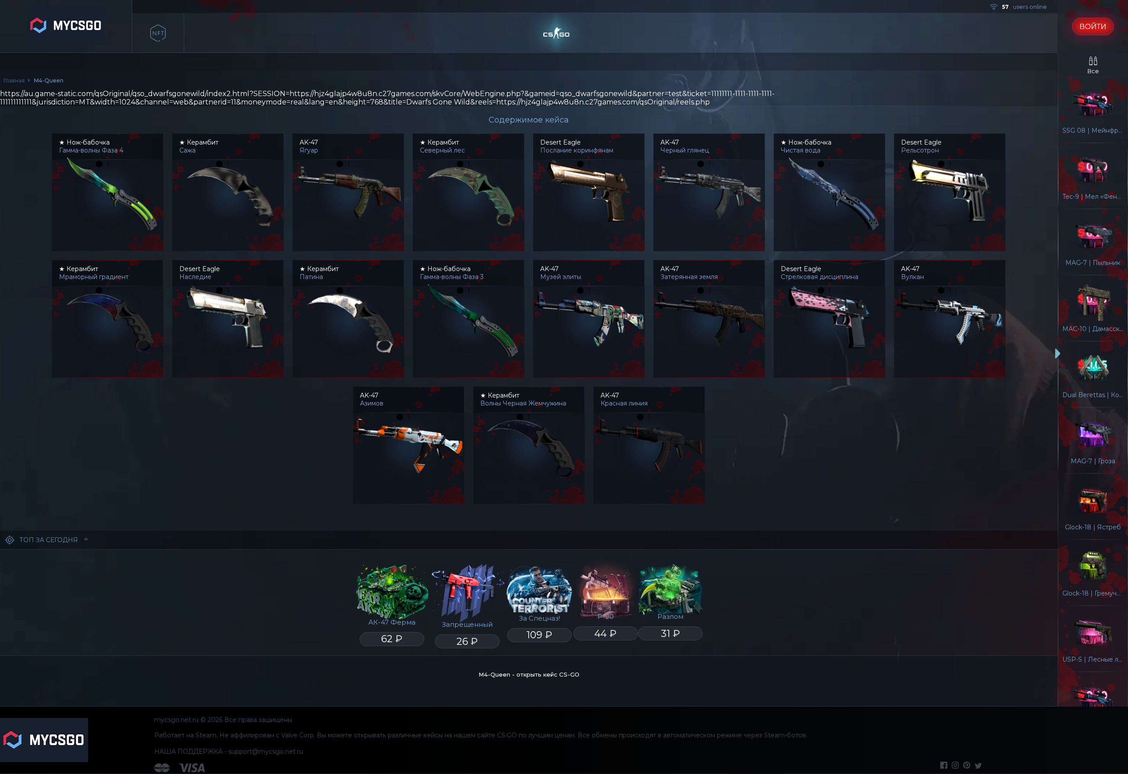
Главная (14, 80)
